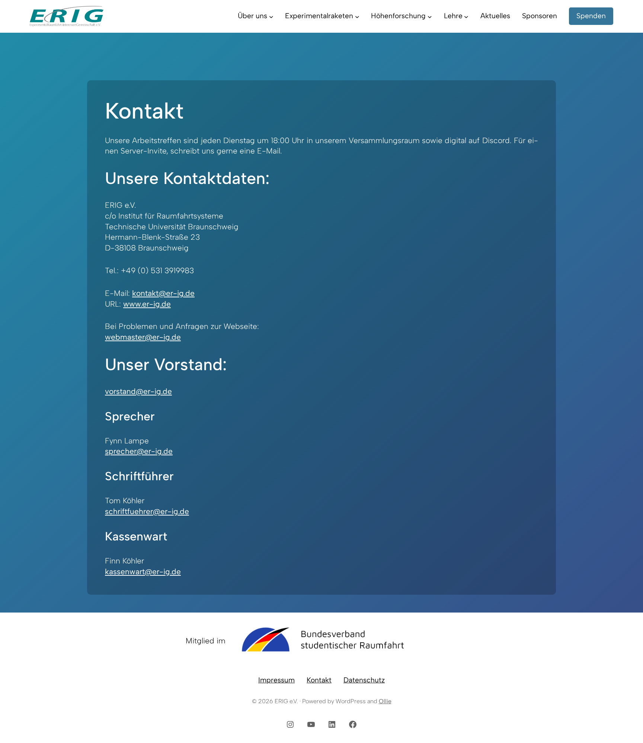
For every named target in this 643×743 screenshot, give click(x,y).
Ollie (385, 701)
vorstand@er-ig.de (138, 391)
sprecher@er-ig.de (139, 451)
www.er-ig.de (147, 303)
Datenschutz (364, 680)
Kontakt (319, 680)
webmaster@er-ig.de (143, 337)
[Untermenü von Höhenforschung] (430, 16)
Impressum (276, 680)
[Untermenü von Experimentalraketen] (357, 16)
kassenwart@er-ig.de (143, 571)
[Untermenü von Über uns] (271, 16)
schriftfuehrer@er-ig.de (147, 511)
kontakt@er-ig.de (163, 293)
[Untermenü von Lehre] (466, 16)
